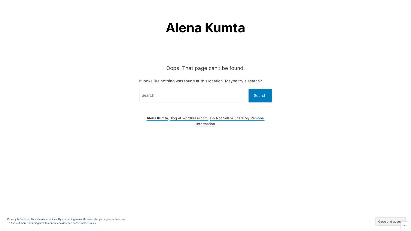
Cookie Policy (87, 223)
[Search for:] (191, 95)
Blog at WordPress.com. (189, 118)
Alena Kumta (205, 27)
